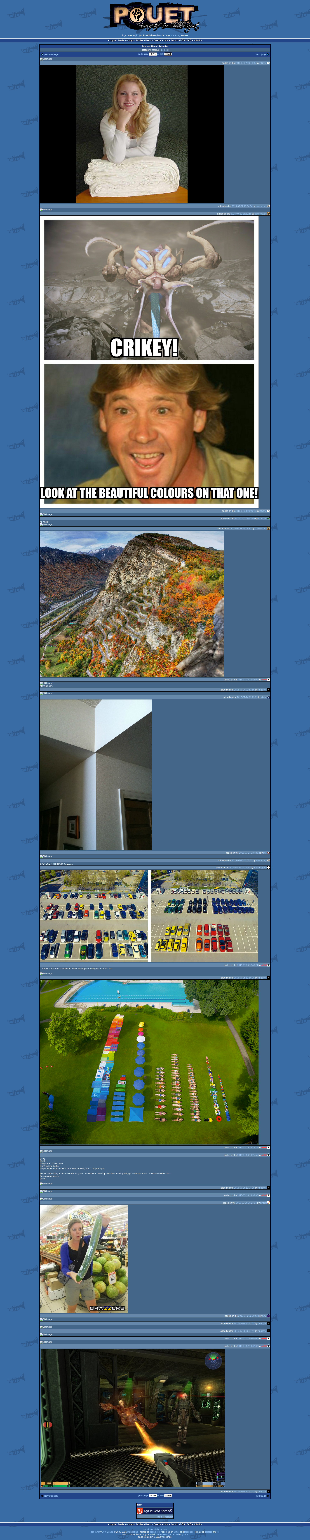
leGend (263, 63)
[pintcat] (268, 1202)
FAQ (189, 40)
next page (261, 54)
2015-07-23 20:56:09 (247, 679)
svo (265, 852)
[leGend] (268, 63)
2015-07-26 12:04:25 (244, 1187)
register (169, 1517)
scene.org (175, 35)
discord (208, 1532)
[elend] (268, 697)
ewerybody (261, 206)
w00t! (264, 679)
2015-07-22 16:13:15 (241, 214)
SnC (264, 1316)
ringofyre (262, 689)
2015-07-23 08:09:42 (245, 511)
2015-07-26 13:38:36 (247, 1195)
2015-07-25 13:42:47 (247, 1147)
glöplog (164, 50)
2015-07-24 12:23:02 (247, 697)
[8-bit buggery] (268, 867)
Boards (157, 40)
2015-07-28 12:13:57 (244, 1491)
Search (174, 40)
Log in (113, 40)
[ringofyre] (268, 689)
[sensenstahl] (268, 214)
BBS (182, 40)
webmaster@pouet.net (168, 1534)
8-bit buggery (260, 867)
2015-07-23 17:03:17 (241, 528)
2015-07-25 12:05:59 (240, 867)
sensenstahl (261, 214)
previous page (51, 54)
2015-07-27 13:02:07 (247, 1346)
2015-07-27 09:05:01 (247, 1338)
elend (264, 697)
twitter (176, 1532)
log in (159, 1517)
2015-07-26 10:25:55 (247, 1155)
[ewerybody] (268, 206)
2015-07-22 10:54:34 (242, 206)
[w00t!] (268, 679)
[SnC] (268, 1316)
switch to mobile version (155, 1529)
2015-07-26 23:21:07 (244, 1323)
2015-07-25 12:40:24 (247, 965)
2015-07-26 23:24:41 (244, 1331)
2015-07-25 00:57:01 (242, 860)
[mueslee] (268, 518)
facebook (188, 1532)
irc (218, 1532)
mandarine (132, 1532)
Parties (139, 40)
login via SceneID (161, 1512)
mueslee (262, 518)
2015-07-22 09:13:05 (245, 63)
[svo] (268, 852)
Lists (165, 40)
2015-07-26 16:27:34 (246, 1202)
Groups (130, 40)
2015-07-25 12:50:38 (244, 977)
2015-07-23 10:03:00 (244, 518)
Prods (121, 40)
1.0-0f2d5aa (107, 1532)
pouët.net (95, 1532)
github (185, 1534)
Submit (197, 40)
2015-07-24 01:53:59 (244, 689)
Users (148, 40)
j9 (136, 35)
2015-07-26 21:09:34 (248, 1316)
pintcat (263, 1202)
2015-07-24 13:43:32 (249, 852)
